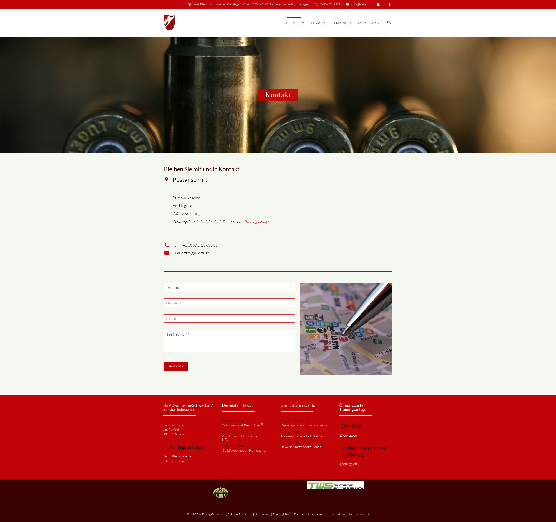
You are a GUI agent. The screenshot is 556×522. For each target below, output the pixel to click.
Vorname (173, 287)
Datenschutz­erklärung (308, 514)
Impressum (263, 514)
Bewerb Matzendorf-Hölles (301, 447)
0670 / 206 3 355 (330, 4)
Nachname (174, 303)
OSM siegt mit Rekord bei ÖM (244, 425)
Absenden (176, 366)
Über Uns (294, 23)
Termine (342, 23)
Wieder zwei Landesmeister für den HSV (248, 437)
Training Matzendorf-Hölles (301, 436)
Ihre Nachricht (177, 334)
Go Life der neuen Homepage (243, 450)
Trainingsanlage (257, 221)
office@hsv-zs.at (360, 4)
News (318, 23)
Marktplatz (369, 23)
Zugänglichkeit (282, 514)
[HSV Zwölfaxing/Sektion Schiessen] (169, 23)
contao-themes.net (356, 514)
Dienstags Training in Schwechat (305, 425)
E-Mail (172, 318)
